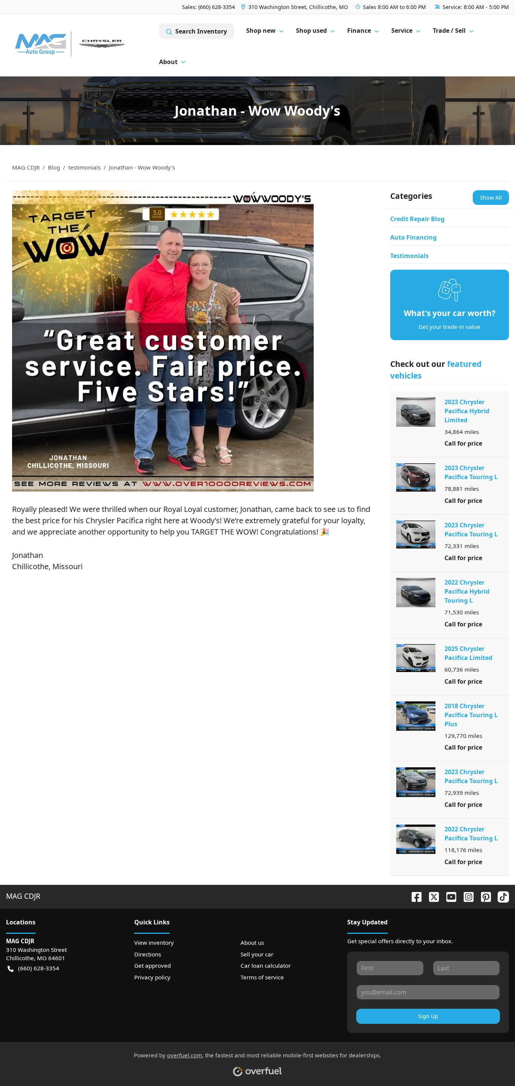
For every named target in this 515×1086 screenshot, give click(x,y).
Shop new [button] (261, 30)
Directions (147, 954)
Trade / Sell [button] (449, 30)
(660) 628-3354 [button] (38, 968)
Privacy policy (152, 977)
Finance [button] (359, 30)
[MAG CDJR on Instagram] (465, 896)
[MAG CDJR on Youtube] (448, 896)
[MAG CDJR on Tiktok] (500, 896)
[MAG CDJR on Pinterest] (483, 896)
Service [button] (401, 30)
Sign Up (428, 1016)
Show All (491, 197)
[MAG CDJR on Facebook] (413, 896)
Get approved (152, 965)
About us (252, 942)
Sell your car (257, 954)
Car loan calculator (266, 965)
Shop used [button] (311, 30)
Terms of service (262, 977)
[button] (295, 7)
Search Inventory (201, 31)
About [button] (168, 62)
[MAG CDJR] (82, 45)
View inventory (154, 942)
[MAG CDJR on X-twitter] (431, 896)
